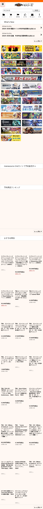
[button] (3, 5)
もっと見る (37, 41)
